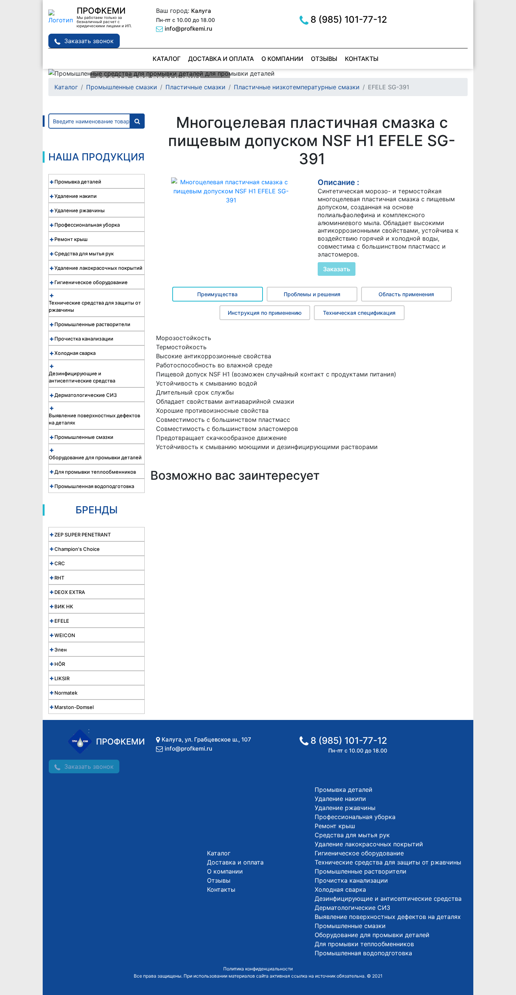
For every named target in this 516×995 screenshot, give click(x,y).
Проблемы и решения (312, 294)
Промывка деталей (343, 789)
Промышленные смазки (121, 87)
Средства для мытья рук (352, 835)
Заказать (336, 269)
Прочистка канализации (351, 880)
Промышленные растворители (360, 871)
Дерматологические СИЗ (352, 907)
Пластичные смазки (195, 87)
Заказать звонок (89, 41)
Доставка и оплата (221, 58)
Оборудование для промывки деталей (372, 935)
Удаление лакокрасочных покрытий (369, 844)
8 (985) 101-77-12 (349, 19)
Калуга (201, 10)
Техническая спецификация (359, 312)
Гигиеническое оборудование (359, 853)
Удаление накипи (340, 798)
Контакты (362, 58)
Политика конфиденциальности (258, 969)
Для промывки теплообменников (364, 944)
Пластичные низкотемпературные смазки (297, 87)
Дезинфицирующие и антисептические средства (388, 898)
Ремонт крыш (335, 826)
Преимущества (217, 294)
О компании (282, 58)
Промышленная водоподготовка (363, 953)
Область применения (406, 294)
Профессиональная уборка (355, 817)
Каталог (167, 58)
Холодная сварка (340, 889)
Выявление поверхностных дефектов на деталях (388, 916)
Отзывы (324, 58)
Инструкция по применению (264, 312)
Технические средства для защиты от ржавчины (388, 862)
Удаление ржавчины (345, 808)
